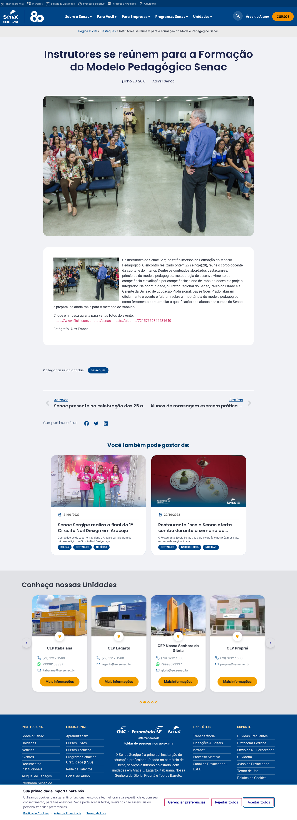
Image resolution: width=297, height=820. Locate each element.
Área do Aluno (257, 16)
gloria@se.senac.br (174, 670)
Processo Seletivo (94, 3)
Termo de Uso (96, 813)
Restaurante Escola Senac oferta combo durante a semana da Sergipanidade (195, 530)
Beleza (64, 547)
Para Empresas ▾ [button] (136, 16)
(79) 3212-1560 (53, 658)
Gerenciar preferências (186, 802)
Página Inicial (87, 31)
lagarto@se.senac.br (116, 664)
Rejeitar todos (226, 802)
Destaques (108, 31)
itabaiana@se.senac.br (58, 670)
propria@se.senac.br (235, 664)
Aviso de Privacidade (67, 813)
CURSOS (283, 16)
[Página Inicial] (148, 735)
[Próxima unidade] (270, 643)
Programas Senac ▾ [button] (171, 16)
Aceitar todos (259, 802)
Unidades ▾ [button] (202, 16)
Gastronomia (190, 547)
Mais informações (62, 680)
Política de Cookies (36, 813)
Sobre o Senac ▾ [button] (78, 16)
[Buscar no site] (238, 16)
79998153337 (52, 664)
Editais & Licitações (63, 3)
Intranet (37, 3)
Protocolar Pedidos (124, 3)
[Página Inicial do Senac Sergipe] (23, 16)
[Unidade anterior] (26, 643)
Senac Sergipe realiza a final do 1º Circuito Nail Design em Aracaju (95, 528)
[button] (86, 423)
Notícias (101, 547)
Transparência (15, 3)
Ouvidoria (150, 3)
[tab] (141, 702)
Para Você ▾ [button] (107, 16)
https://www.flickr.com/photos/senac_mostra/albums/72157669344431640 (112, 321)
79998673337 (171, 664)
